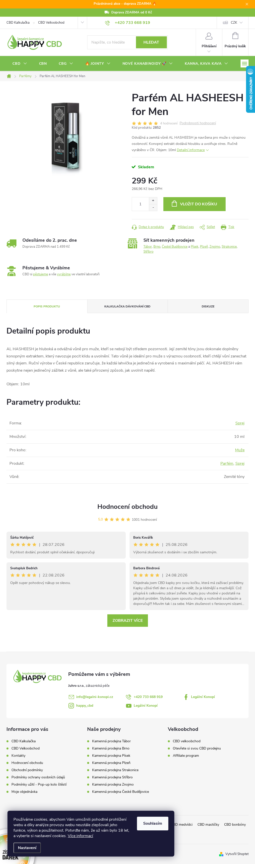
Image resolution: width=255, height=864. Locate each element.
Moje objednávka (24, 791)
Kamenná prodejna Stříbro (112, 777)
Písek (194, 246)
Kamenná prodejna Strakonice (115, 770)
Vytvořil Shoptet (237, 854)
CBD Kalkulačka (18, 22)
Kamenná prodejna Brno (110, 748)
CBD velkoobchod (186, 741)
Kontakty (18, 755)
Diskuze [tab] (208, 306)
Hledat (151, 42)
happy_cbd (84, 705)
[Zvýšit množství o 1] (153, 200)
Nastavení (27, 848)
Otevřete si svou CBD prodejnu (197, 748)
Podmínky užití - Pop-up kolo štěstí (38, 784)
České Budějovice (175, 246)
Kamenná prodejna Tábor (111, 741)
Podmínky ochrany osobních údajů (38, 777)
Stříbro (148, 251)
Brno (156, 246)
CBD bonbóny (235, 824)
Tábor (147, 246)
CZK (234, 22)
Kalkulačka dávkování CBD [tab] (127, 306)
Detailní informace (191, 150)
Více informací (80, 836)
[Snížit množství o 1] (153, 207)
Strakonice (229, 246)
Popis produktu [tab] (47, 306)
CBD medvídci (181, 824)
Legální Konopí (203, 696)
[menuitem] (19, 63)
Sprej (240, 423)
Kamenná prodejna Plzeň (111, 763)
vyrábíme (64, 274)
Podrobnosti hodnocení (198, 123)
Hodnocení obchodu (127, 506)
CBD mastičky (208, 824)
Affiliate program (186, 756)
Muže (240, 450)
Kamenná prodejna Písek (111, 756)
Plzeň (204, 246)
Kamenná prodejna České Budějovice (120, 792)
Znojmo (214, 246)
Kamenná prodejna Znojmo (113, 785)
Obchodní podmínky (27, 770)
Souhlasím (152, 823)
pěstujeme (40, 274)
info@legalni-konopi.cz (94, 696)
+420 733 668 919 (148, 696)
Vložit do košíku (198, 204)
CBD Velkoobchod (51, 22)
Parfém (226, 463)
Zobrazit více (128, 620)
